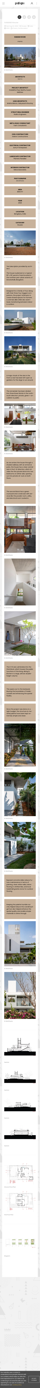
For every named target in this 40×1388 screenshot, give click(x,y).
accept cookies (34, 1379)
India (31, 26)
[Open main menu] (36, 3)
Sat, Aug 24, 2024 (12, 26)
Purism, (15, 28)
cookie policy (17, 1385)
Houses (24, 26)
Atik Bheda (20, 181)
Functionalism (23, 28)
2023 (8, 28)
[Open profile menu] (32, 3)
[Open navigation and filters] (3, 3)
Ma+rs (20, 79)
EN (19, 17)
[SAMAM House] (20, 47)
